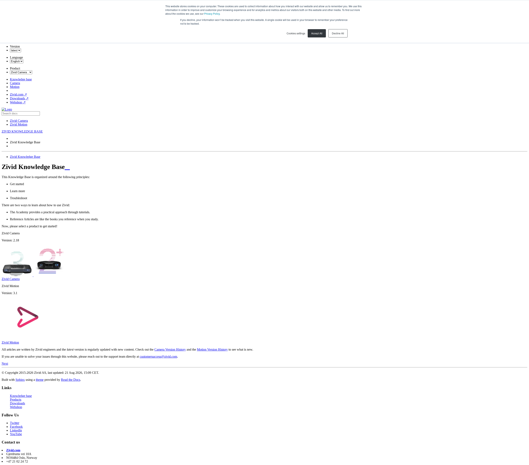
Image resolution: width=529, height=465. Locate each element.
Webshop (18, 102)
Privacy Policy (212, 13)
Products (15, 399)
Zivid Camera (19, 120)
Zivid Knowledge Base (25, 156)
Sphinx (20, 379)
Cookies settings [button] (296, 33)
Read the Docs (70, 379)
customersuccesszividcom (158, 356)
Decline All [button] (338, 33)
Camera (15, 83)
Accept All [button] (316, 33)
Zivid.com (18, 94)
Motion (14, 87)
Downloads (19, 98)
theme (40, 379)
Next (5, 363)
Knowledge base (21, 79)
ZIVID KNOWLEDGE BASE (22, 131)
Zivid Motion (18, 124)
